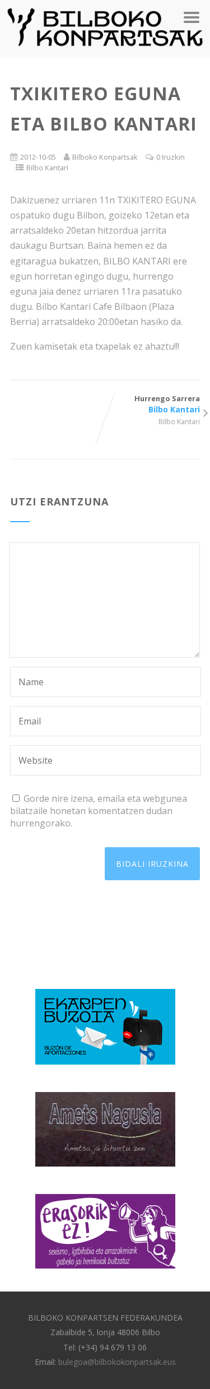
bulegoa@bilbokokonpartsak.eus (117, 1362)
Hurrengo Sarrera (167, 404)
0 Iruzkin (170, 157)
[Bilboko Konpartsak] (104, 50)
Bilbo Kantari (47, 167)
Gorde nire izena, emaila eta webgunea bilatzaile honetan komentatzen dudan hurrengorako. (98, 810)
